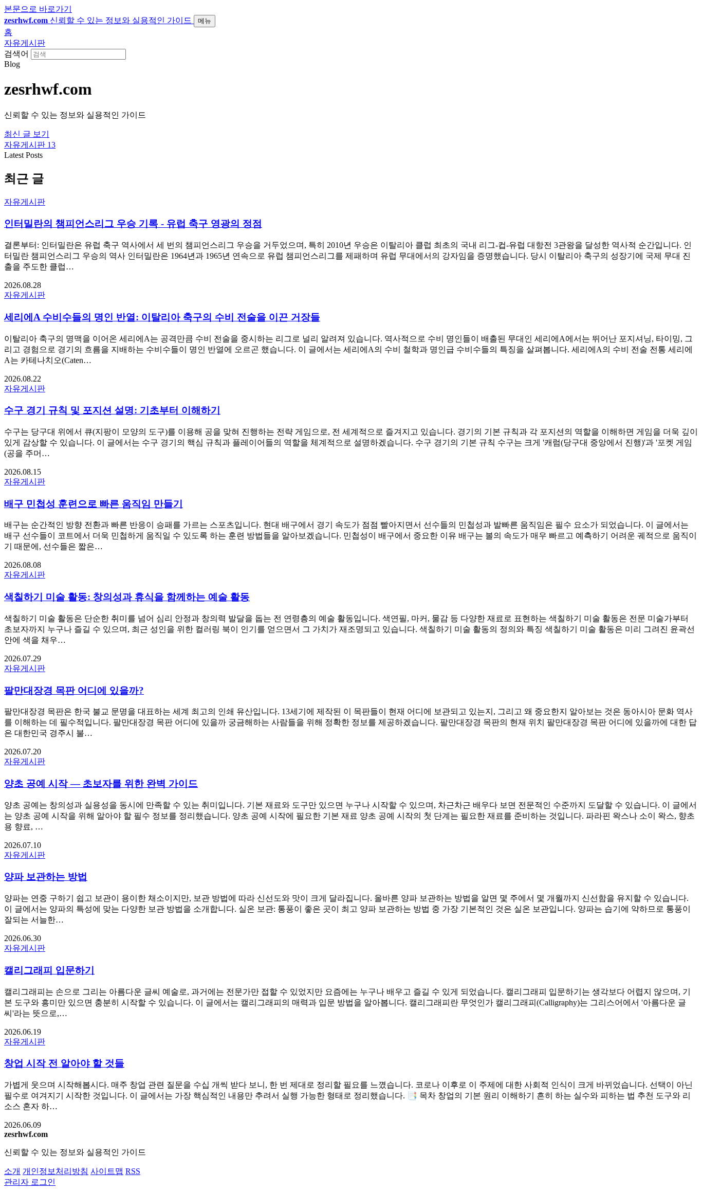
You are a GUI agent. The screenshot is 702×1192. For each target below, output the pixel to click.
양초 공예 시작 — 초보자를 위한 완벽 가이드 (101, 783)
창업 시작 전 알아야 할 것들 (64, 1063)
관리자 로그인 (30, 1182)
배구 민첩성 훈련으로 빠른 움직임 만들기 (93, 503)
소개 (12, 1171)
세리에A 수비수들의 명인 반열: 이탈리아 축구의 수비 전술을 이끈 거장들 (162, 317)
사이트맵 (106, 1171)
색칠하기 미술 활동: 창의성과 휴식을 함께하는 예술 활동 (127, 596)
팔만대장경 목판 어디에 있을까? (74, 690)
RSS (132, 1171)
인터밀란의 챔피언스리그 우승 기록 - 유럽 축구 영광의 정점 (133, 223)
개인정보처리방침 (55, 1171)
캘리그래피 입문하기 (49, 970)
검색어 (16, 53)
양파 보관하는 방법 (45, 876)
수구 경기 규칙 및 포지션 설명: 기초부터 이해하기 (112, 410)
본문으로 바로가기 (38, 9)
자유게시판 (24, 43)
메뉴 (204, 21)
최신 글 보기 (26, 134)
